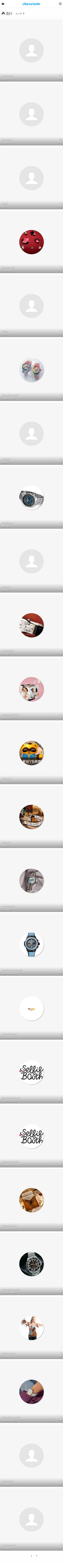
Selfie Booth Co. (10, 1161)
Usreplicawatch (10, 395)
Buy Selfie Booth (11, 1097)
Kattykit (6, 458)
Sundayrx (7, 139)
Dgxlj (4, 203)
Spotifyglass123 (10, 714)
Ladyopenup (8, 1544)
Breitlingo (7, 522)
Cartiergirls (8, 650)
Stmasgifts (7, 1480)
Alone (5, 331)
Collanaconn (8, 1353)
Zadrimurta (7, 75)
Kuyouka (6, 778)
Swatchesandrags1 (12, 969)
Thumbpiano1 (9, 1225)
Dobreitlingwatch (11, 1417)
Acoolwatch (8, 906)
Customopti (8, 267)
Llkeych (6, 842)
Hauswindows (9, 1033)
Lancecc (6, 586)
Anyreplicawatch (10, 1289)
